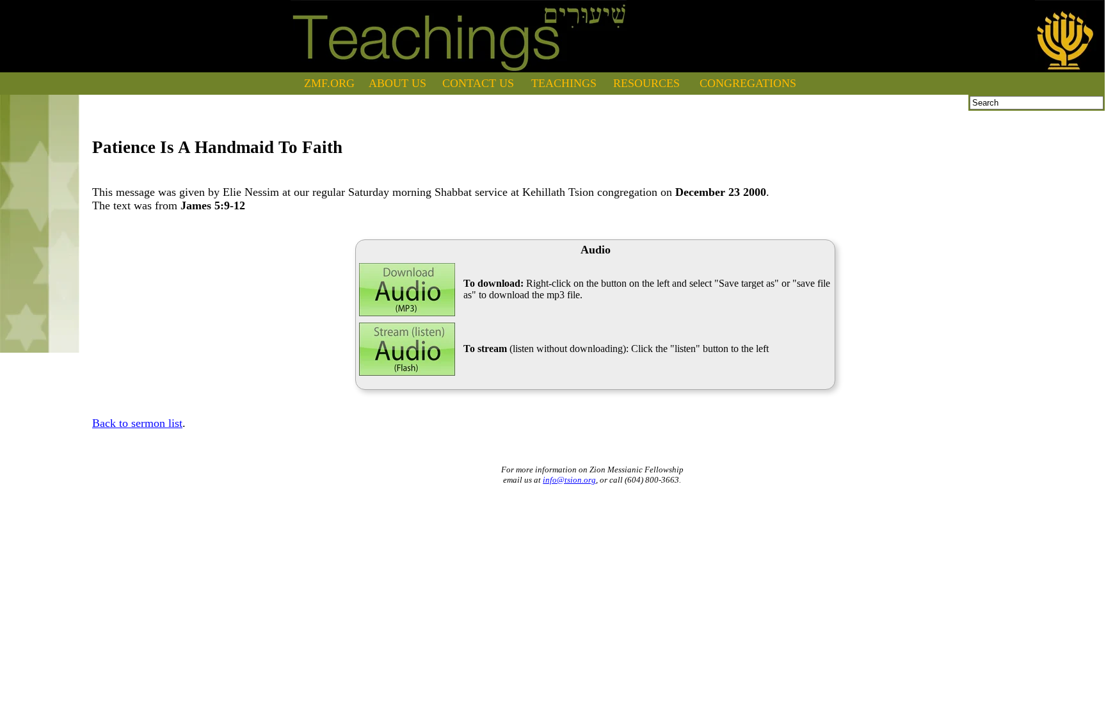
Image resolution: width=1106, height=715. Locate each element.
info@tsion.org (569, 480)
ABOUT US (397, 83)
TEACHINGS (564, 83)
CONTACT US (478, 83)
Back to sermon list (137, 423)
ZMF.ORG (329, 83)
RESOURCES (646, 83)
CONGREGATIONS (748, 83)
